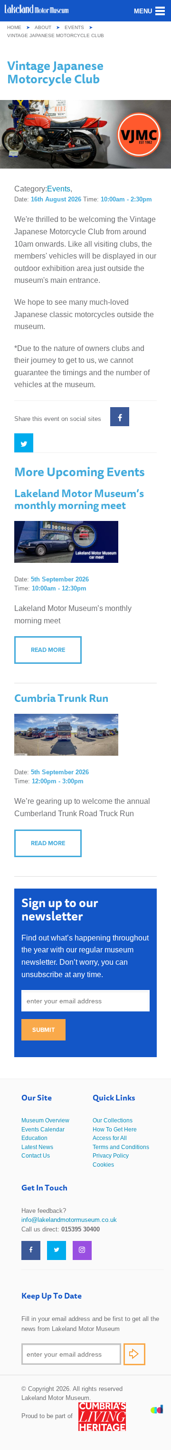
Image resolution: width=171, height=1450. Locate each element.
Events (74, 27)
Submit (43, 1029)
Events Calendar (43, 1129)
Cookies (103, 1165)
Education (34, 1138)
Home (14, 27)
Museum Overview (45, 1120)
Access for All (110, 1138)
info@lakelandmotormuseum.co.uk (69, 1219)
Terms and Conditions (121, 1147)
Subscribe (134, 1354)
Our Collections (113, 1120)
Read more (48, 649)
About (43, 27)
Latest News (37, 1147)
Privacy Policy (111, 1156)
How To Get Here (115, 1129)
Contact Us (35, 1156)
